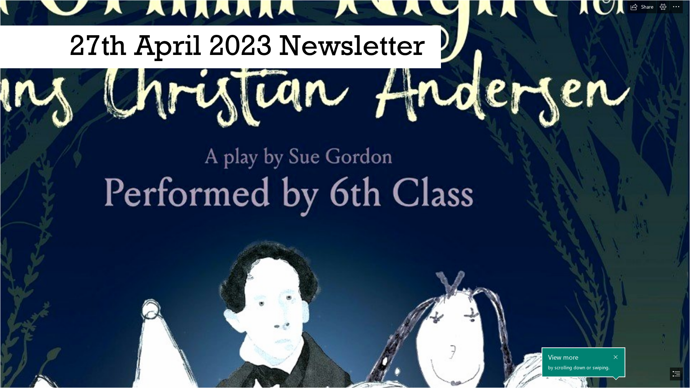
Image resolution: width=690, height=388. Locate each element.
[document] (345, 194)
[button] (641, 6)
